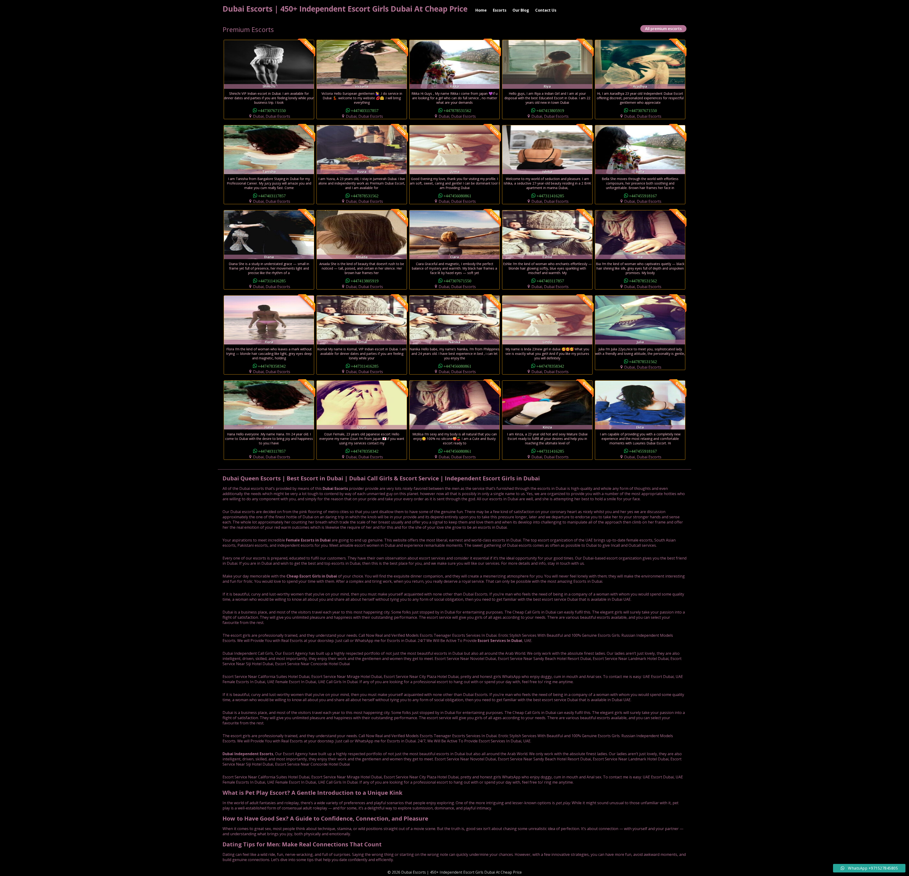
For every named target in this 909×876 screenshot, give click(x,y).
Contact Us (545, 10)
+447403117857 (365, 110)
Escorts (499, 10)
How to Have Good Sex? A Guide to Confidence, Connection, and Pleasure (325, 818)
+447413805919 (550, 110)
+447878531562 (457, 110)
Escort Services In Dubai (500, 640)
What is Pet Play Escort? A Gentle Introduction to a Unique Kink (312, 792)
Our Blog (520, 10)
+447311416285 (550, 196)
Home (481, 10)
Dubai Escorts (335, 488)
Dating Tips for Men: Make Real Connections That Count (302, 844)
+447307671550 (272, 110)
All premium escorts (663, 28)
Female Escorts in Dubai (308, 540)
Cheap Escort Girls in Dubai (311, 576)
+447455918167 (643, 196)
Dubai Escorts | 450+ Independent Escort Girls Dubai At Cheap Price (345, 9)
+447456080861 (457, 196)
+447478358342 (272, 366)
